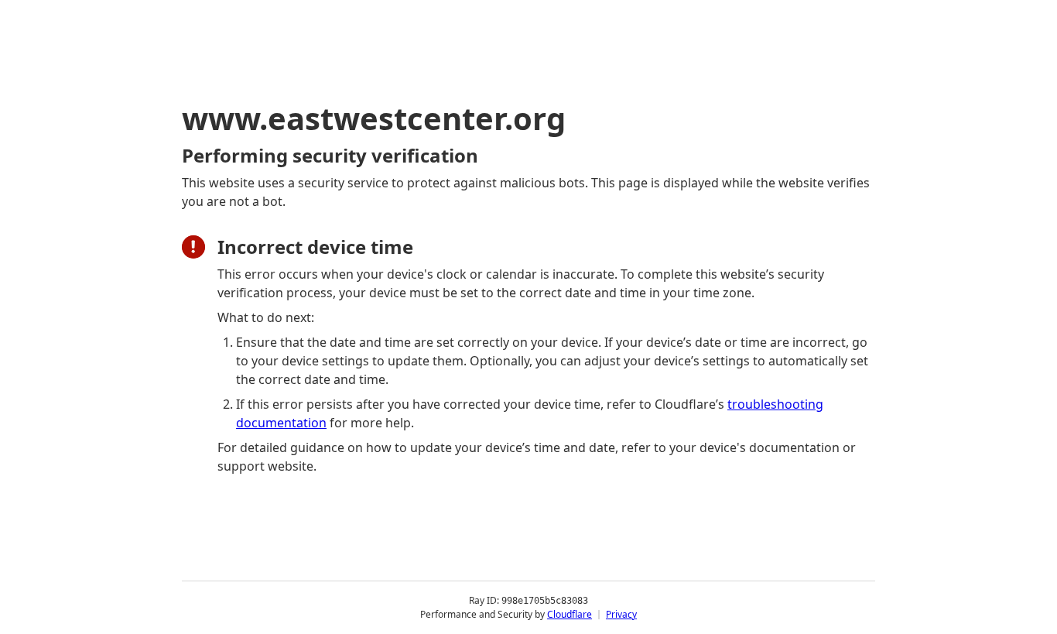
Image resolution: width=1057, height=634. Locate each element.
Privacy (621, 614)
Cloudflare (569, 614)
